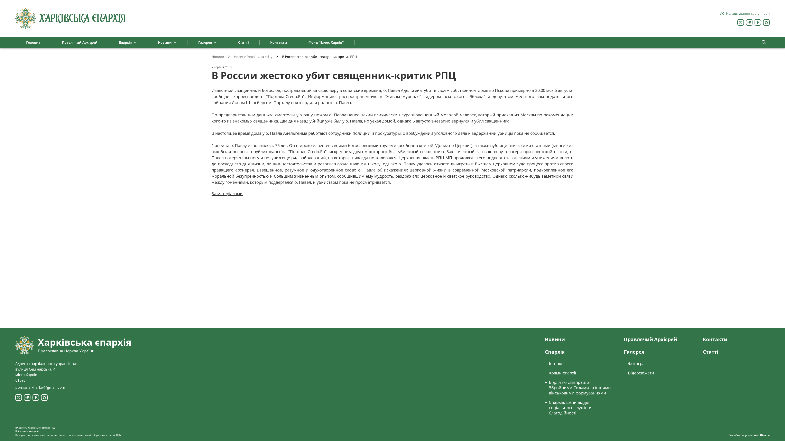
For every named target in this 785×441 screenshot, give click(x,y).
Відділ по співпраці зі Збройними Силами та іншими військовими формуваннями (580, 388)
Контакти (715, 339)
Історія (555, 363)
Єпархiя (555, 351)
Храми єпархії (562, 373)
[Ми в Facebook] (758, 22)
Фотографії (638, 363)
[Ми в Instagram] (766, 22)
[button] (764, 42)
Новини (555, 339)
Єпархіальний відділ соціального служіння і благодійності (571, 408)
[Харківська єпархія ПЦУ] (70, 18)
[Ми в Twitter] (740, 22)
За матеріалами (227, 193)
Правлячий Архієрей (650, 339)
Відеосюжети (641, 373)
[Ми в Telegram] (749, 22)
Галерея (634, 351)
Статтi (710, 351)
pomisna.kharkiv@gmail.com (40, 387)
